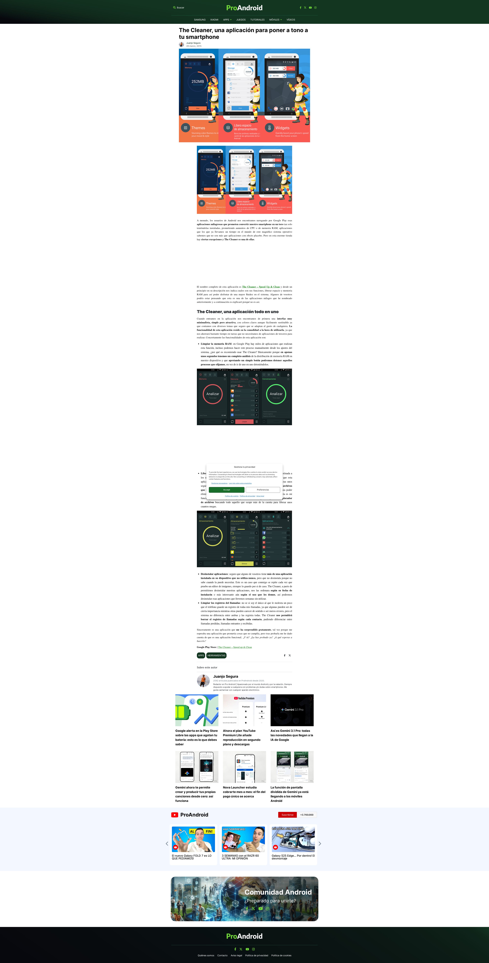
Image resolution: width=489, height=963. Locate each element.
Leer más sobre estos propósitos (240, 483)
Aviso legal (260, 496)
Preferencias (263, 490)
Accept (226, 490)
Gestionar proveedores (219, 483)
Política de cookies (232, 496)
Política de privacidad (247, 496)
